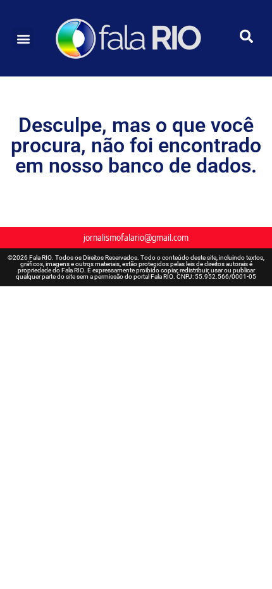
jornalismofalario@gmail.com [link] (136, 237)
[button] (23, 38)
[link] (136, 38)
